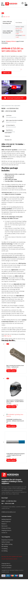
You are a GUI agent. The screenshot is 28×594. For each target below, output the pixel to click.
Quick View (15, 362)
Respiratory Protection (7, 540)
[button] (14, 15)
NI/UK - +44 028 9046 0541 (9, 501)
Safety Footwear (6, 542)
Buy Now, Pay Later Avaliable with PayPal (12, 556)
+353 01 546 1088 (10, 111)
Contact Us (4, 532)
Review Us (4, 523)
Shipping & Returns (11, 41)
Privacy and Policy (6, 528)
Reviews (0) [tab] (8, 140)
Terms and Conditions (6, 567)
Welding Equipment (6, 519)
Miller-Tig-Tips (7, 336)
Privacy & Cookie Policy (7, 565)
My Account (4, 526)
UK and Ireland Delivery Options (9, 559)
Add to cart (6, 72)
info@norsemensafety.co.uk (8, 512)
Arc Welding (4, 551)
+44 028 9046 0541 (13, 108)
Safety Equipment (6, 521)
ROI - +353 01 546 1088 (8, 503)
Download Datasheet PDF (14, 98)
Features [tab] (7, 136)
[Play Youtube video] (14, 87)
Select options (11, 371)
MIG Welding (5, 546)
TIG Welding (4, 548)
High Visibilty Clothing (7, 544)
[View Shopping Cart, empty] (25, 5)
